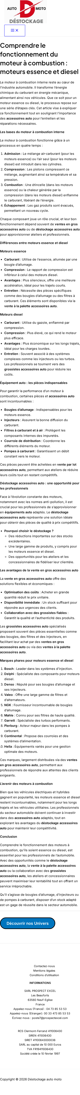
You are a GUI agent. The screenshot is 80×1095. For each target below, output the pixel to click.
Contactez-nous (44, 966)
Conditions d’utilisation (44, 975)
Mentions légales (44, 970)
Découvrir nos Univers (28, 923)
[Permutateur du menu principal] (14, 30)
